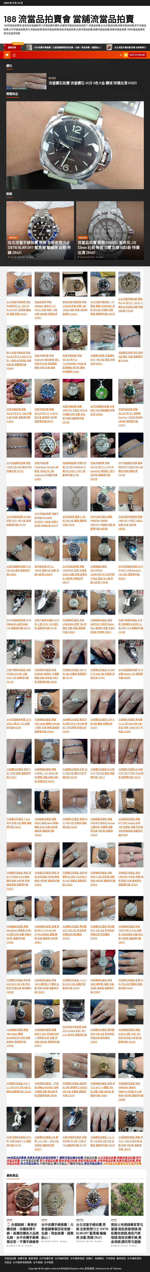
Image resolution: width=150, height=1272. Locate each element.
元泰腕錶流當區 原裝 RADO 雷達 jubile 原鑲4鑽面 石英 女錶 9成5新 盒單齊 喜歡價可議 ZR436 (47, 827)
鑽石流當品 (52, 78)
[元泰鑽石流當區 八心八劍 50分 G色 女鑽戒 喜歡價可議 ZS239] (75, 962)
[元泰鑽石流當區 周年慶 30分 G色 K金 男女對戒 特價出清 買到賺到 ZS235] (75, 908)
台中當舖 (37, 1262)
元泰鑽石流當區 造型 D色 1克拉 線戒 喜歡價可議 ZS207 (19, 773)
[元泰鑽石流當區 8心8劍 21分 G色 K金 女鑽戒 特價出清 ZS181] (102, 652)
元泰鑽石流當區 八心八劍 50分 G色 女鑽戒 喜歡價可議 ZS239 (75, 984)
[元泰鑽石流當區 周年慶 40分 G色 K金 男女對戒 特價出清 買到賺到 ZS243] (102, 1012)
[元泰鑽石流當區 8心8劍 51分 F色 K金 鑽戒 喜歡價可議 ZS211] (102, 751)
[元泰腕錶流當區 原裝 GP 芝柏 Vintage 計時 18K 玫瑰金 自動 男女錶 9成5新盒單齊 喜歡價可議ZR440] (130, 801)
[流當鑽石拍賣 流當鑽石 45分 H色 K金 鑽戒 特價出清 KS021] (102, 338)
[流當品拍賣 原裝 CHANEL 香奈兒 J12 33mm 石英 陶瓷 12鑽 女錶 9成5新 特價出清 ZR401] (110, 230)
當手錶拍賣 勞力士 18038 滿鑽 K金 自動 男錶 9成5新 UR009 (47, 570)
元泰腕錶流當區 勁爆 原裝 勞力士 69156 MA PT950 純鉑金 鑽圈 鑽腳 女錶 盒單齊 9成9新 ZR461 (47, 934)
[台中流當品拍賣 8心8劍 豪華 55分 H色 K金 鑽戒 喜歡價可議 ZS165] (19, 499)
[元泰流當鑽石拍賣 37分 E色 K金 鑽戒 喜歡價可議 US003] (19, 548)
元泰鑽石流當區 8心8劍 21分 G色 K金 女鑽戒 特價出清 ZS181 (102, 674)
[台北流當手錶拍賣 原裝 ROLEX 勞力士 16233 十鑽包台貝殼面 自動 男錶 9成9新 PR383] (129, 282)
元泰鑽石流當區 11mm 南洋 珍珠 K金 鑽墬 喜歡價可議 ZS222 (19, 823)
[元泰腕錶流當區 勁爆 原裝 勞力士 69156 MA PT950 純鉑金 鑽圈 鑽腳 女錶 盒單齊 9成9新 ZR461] (47, 908)
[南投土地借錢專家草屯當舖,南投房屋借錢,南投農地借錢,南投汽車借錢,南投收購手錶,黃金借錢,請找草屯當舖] (127, 1199)
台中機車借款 (62, 1258)
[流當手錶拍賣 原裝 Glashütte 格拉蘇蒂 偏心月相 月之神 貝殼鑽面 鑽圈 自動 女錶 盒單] (47, 338)
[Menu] (14, 55)
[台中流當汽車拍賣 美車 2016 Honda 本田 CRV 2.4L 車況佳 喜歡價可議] (74, 1010)
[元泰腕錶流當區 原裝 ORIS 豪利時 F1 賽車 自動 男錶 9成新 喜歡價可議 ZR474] (47, 962)
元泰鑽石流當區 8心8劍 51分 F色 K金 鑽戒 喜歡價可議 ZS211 (102, 773)
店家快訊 (9, 1220)
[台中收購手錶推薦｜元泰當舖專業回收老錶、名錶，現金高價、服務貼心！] (57, 1199)
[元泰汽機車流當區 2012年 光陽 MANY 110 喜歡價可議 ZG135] (19, 1119)
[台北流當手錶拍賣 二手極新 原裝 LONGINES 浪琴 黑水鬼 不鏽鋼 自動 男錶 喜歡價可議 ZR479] (102, 284)
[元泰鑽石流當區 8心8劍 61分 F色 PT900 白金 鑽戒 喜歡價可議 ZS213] (130, 751)
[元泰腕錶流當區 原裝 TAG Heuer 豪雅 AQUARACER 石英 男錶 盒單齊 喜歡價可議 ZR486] (19, 1012)
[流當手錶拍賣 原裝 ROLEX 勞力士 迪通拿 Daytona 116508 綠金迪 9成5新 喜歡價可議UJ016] (130, 391)
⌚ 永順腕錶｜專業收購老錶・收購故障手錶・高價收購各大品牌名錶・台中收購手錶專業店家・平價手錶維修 (23, 1233)
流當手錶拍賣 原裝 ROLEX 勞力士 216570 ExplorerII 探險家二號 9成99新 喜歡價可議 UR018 (102, 471)
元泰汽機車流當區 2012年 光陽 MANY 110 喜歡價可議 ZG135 (19, 1141)
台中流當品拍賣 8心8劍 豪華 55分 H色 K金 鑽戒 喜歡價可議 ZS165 (19, 520)
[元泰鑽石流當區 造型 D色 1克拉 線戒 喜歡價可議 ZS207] (19, 751)
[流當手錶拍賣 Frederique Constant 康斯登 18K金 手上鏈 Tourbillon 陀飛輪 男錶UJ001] (47, 445)
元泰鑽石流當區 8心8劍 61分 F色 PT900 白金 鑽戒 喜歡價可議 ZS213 (130, 773)
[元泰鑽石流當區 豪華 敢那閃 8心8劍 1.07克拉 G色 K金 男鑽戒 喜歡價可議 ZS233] (75, 855)
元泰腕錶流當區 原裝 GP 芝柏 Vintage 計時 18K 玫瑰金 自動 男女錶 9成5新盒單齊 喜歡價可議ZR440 (130, 827)
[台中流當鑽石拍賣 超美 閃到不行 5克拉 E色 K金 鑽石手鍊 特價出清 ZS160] (130, 445)
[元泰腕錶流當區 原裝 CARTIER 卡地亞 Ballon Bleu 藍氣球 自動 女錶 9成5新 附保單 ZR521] (102, 602)
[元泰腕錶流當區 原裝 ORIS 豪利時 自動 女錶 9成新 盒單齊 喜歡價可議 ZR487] (102, 962)
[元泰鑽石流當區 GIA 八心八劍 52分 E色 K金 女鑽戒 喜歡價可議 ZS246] (19, 1065)
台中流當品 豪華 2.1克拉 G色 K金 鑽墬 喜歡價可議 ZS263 (75, 520)
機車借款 (121, 1258)
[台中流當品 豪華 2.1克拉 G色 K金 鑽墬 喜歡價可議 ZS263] (75, 499)
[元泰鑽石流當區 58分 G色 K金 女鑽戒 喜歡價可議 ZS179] (75, 652)
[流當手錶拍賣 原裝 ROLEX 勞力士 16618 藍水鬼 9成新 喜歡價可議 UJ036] (19, 391)
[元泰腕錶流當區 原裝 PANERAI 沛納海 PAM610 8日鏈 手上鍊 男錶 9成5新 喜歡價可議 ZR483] (130, 1065)
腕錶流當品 (13, 238)
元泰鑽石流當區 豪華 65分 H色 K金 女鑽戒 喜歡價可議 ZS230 (75, 823)
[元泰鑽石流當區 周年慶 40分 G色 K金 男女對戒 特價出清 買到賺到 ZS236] (102, 908)
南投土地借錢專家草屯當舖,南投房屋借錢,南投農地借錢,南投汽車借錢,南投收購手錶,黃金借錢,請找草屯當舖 (127, 1233)
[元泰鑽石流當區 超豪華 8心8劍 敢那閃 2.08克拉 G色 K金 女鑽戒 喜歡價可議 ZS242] (75, 1065)
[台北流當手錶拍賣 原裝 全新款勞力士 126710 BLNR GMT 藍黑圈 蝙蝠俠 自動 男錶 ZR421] (40, 230)
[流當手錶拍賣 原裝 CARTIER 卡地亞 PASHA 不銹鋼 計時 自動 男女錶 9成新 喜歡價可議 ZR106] (74, 390)
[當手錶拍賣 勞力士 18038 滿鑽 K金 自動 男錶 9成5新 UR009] (47, 548)
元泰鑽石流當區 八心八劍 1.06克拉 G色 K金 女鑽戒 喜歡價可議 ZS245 (102, 1141)
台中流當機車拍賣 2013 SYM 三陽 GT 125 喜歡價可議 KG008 (19, 723)
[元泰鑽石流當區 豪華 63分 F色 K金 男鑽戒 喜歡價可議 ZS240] (130, 962)
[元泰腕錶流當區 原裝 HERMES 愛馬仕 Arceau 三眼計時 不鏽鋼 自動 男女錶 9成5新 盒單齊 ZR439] (102, 801)
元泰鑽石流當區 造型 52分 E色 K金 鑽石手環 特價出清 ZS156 (75, 773)
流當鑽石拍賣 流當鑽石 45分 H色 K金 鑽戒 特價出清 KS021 (102, 359)
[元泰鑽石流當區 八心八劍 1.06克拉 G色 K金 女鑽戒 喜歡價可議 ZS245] (102, 1119)
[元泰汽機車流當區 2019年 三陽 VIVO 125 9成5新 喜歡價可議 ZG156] (47, 602)
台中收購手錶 (46, 1258)
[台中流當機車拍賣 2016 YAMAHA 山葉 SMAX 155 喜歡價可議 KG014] (19, 602)
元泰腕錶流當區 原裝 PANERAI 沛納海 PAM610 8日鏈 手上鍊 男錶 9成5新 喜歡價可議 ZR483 (130, 1091)
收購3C (89, 1258)
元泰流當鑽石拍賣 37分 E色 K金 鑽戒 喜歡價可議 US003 (19, 570)
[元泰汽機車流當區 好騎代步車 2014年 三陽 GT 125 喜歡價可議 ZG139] (75, 1119)
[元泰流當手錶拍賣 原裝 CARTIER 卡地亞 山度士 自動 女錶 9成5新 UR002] (75, 148)
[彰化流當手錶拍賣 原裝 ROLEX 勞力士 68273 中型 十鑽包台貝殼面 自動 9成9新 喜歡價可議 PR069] (18, 336)
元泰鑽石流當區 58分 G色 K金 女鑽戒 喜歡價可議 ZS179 (75, 674)
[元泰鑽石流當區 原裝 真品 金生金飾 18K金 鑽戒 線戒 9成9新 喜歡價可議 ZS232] (47, 855)
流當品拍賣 (90, 1157)
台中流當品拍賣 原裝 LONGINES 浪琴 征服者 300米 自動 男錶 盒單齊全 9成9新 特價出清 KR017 (75, 574)
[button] (14, 55)
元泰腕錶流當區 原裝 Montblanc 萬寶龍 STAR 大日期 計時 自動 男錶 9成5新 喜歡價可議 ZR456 (19, 934)
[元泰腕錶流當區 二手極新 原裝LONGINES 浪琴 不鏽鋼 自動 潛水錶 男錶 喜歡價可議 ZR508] (47, 1065)
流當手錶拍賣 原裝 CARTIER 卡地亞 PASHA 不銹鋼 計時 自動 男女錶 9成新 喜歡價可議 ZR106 (75, 414)
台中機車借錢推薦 (22, 1262)
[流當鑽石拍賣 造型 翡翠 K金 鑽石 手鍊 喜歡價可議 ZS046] (26, 81)
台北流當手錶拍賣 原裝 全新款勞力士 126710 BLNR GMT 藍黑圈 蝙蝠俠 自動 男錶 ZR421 (77, 47)
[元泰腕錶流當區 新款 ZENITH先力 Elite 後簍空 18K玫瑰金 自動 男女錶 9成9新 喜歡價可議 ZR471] (130, 908)
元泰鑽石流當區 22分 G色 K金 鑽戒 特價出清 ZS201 (102, 723)
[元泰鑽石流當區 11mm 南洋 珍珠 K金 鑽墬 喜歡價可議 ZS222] (19, 801)
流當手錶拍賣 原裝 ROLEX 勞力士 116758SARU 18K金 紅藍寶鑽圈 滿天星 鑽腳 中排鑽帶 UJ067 (74, 363)
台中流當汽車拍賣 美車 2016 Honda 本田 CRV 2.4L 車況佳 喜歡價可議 (75, 1031)
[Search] (121, 55)
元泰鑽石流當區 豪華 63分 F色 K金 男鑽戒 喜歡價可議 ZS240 (130, 984)
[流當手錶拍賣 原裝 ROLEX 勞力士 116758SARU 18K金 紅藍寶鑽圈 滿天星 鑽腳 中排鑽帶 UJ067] (75, 338)
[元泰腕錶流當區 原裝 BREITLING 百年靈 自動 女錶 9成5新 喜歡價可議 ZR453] (102, 855)
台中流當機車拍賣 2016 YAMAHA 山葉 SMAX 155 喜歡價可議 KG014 (19, 624)
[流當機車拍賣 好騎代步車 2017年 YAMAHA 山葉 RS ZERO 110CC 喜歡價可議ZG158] (75, 445)
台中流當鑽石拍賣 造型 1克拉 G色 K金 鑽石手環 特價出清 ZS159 (19, 467)
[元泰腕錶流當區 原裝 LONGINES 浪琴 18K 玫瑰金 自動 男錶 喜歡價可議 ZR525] (75, 602)
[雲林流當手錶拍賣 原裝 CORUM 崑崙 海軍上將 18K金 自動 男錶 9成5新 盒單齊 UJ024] (75, 284)
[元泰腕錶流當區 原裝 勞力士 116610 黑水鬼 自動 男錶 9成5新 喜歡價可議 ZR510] (130, 1119)
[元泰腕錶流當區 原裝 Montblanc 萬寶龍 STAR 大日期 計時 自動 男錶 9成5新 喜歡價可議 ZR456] (19, 908)
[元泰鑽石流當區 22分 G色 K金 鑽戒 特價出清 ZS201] (102, 701)
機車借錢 (33, 1258)
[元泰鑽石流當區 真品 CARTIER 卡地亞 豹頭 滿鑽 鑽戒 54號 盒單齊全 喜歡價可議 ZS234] (130, 855)
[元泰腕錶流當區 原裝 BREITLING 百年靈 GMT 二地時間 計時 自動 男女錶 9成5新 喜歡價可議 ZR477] (47, 1012)
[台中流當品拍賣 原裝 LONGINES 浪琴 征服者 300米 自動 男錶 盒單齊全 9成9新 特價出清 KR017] (75, 548)
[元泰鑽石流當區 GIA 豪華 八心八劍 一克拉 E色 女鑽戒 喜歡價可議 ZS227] (47, 1119)
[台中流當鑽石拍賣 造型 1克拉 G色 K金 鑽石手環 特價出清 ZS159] (19, 445)
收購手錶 (22, 1258)
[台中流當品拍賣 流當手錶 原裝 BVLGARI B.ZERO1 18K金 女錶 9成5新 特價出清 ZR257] (46, 497)
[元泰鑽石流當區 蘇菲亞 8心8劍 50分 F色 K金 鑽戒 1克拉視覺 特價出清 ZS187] (75, 701)
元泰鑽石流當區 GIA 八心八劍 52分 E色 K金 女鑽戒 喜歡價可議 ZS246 (19, 1087)
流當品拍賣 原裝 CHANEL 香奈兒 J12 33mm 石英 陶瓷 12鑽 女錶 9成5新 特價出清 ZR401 (109, 247)
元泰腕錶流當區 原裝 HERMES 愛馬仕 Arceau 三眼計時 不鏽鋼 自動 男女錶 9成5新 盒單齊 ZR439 (102, 827)
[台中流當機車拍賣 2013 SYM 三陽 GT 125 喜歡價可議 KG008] (19, 701)
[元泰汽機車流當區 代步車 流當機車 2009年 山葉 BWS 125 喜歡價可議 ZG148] (130, 602)
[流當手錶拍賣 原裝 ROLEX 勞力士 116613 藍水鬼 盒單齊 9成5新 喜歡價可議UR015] (47, 391)
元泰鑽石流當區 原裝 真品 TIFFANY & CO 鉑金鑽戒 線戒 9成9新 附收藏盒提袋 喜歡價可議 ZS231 (19, 880)
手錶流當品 (46, 1163)
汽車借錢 (110, 1258)
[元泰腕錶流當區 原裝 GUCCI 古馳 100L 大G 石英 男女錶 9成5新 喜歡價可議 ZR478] (130, 1012)
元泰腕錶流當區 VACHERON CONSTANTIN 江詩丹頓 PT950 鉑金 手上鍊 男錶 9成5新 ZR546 (102, 574)
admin (31, 257)
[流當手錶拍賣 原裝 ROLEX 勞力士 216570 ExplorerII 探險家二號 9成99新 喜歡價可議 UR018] (102, 445)
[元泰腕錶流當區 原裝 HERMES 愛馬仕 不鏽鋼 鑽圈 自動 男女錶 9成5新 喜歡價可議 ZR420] (47, 652)
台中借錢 (48, 1262)
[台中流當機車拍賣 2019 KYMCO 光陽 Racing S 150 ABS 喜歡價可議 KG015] (130, 548)
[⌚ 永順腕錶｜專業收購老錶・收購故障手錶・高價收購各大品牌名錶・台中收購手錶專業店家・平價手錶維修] (23, 1199)
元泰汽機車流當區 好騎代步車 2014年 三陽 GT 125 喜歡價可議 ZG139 (75, 1141)
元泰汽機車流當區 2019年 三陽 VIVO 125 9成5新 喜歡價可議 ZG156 (47, 624)
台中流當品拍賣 (30, 1160)
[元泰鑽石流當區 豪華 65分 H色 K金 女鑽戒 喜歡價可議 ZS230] (75, 801)
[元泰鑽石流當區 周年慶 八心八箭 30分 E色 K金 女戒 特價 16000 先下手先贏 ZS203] (130, 701)
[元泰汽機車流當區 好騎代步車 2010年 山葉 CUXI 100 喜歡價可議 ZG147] (19, 652)
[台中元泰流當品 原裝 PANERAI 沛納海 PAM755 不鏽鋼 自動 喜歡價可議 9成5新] (102, 499)
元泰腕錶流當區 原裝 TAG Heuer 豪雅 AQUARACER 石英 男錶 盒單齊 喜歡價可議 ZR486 (18, 1037)
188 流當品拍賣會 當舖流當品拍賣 (69, 18)
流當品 (7, 1262)
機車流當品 (76, 1163)
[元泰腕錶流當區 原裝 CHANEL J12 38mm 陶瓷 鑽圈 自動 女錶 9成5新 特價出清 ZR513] (47, 751)
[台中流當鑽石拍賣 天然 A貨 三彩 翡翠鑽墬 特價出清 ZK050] (101, 390)
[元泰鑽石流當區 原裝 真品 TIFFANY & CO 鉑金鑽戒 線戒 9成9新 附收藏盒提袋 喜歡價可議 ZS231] (19, 855)
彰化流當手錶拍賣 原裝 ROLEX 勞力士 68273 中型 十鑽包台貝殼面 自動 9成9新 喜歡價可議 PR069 (19, 360)
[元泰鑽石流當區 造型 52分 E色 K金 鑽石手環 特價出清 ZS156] (75, 751)
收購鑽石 (99, 1258)
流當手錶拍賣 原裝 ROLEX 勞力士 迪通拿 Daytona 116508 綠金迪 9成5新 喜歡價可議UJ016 (130, 417)
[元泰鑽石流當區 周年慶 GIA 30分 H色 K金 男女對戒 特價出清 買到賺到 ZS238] (19, 962)
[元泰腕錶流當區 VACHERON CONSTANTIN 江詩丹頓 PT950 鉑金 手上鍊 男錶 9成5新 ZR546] (102, 548)
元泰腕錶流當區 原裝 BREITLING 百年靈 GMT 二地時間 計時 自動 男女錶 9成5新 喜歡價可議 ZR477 (47, 1037)
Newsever (101, 1268)
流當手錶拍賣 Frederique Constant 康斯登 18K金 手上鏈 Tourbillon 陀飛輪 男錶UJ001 (46, 471)
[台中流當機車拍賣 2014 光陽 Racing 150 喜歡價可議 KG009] (130, 652)
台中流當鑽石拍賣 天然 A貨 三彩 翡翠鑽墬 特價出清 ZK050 (102, 410)
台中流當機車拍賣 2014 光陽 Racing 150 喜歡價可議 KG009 (130, 674)
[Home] (7, 55)
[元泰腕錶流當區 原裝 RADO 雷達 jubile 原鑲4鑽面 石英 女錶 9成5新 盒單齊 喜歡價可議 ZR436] (47, 801)
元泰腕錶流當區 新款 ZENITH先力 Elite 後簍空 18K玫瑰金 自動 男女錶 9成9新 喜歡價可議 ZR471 (130, 934)
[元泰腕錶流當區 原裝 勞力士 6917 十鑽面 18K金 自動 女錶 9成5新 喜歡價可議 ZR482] (102, 1065)
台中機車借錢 (77, 1258)
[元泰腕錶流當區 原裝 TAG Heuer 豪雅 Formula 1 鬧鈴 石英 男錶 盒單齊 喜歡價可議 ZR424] (47, 701)
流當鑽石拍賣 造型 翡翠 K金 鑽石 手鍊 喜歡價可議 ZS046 (92, 83)
